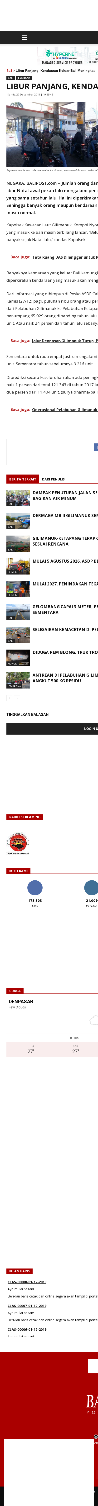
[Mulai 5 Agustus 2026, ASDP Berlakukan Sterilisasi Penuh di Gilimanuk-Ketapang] (18, 566)
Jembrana (23, 78)
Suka (35, 882)
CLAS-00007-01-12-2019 (27, 1298)
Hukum (13, 572)
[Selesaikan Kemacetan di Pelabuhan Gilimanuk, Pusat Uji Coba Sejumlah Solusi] (18, 635)
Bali (9, 70)
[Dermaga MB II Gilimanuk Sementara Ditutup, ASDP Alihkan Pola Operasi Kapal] (18, 521)
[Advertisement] (49, 1472)
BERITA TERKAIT (22, 479)
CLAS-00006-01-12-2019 (27, 1322)
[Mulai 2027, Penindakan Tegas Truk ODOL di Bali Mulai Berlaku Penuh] (18, 589)
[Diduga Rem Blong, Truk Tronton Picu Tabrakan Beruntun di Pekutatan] (18, 658)
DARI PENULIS (53, 479)
